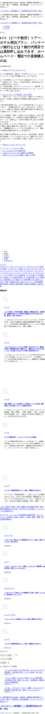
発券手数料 (19, 284)
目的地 (26, 284)
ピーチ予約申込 (19, 275)
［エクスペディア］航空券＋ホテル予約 (17, 94)
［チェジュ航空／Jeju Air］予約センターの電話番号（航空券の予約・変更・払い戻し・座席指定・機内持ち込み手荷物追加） (24, 680)
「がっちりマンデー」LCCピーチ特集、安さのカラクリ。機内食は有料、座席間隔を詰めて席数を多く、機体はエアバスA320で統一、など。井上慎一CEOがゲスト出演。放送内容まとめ (24, 348)
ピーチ (3, 264)
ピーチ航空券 (5, 280)
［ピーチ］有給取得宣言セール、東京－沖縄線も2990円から (22, 490)
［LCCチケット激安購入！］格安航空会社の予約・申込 (21, 11)
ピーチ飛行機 (25, 280)
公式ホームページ (26, 282)
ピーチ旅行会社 (29, 277)
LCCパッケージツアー (18, 267)
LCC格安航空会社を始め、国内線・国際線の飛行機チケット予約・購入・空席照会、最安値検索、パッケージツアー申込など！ (22, 699)
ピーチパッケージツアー (12, 273)
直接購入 (33, 284)
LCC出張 (40, 267)
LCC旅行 (3, 269)
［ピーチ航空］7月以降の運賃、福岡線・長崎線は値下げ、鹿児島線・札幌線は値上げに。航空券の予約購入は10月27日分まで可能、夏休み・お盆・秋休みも (24, 313)
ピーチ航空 (40, 277)
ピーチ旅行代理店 (16, 277)
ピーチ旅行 (4, 277)
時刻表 (11, 284)
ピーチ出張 (30, 275)
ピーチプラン (27, 273)
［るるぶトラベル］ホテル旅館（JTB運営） (18, 153)
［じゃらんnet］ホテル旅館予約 (13, 151)
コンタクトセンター (31, 269)
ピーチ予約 (8, 275)
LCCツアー (5, 267)
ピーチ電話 (15, 280)
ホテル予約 (35, 280)
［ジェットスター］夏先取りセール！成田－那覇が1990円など (23, 619)
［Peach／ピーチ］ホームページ (14, 70)
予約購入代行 (14, 282)
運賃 (39, 284)
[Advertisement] (22, 180)
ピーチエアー (29, 271)
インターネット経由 (15, 269)
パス (16, 271)
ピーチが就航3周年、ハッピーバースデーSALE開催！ (20, 437)
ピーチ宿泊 (39, 275)
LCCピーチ (31, 267)
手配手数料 (38, 282)
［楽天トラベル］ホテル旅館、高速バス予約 (18, 155)
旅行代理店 (4, 284)
